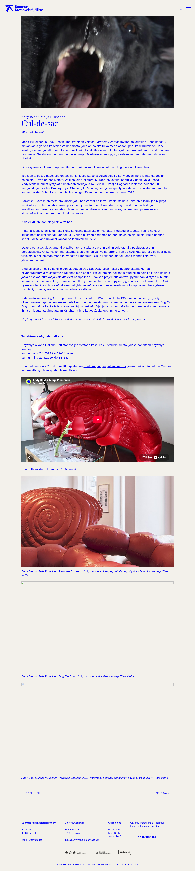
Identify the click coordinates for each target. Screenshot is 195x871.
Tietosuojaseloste (107, 865)
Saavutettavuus (129, 865)
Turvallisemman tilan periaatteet (82, 840)
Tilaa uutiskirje (145, 837)
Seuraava (162, 793)
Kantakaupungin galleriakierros (105, 366)
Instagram (145, 822)
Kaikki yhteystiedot (31, 840)
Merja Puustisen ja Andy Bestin (42, 141)
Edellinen (33, 793)
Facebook (159, 822)
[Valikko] (188, 9)
